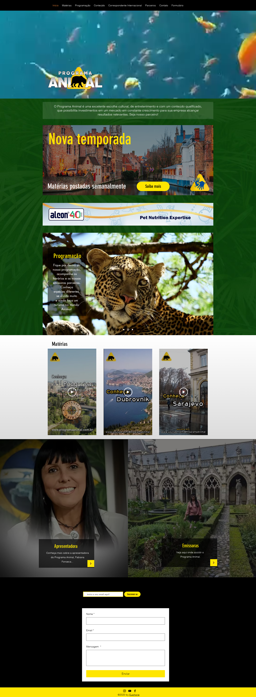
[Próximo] (208, 284)
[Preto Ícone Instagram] (124, 691)
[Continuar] (90, 563)
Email (90, 630)
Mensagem (93, 646)
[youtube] (129, 691)
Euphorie (134, 694)
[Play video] (72, 392)
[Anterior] (47, 284)
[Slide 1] (123, 329)
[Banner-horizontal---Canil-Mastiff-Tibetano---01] (128, 214)
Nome (90, 614)
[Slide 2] (128, 330)
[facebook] (135, 691)
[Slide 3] (132, 329)
